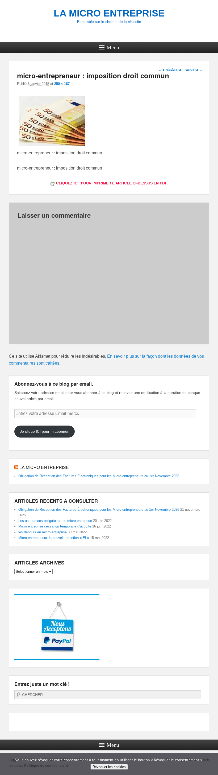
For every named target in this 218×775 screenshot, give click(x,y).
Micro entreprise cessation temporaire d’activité (54, 526)
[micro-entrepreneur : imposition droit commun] (52, 146)
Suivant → (194, 70)
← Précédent (169, 70)
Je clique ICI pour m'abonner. (44, 431)
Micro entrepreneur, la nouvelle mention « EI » (53, 538)
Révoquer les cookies (109, 767)
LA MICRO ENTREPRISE (109, 13)
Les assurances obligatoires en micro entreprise (55, 521)
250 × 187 (62, 84)
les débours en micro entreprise (42, 532)
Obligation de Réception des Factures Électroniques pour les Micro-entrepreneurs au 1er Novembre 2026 (98, 476)
